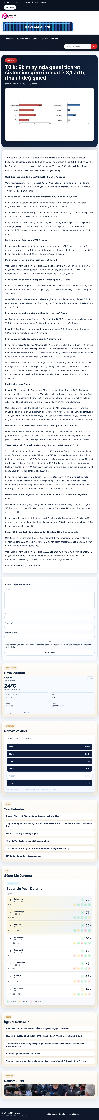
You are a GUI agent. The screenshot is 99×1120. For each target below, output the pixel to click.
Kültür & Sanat (23, 39)
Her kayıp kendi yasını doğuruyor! (22, 833)
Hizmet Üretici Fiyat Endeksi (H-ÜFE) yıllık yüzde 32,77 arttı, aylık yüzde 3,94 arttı (44, 1036)
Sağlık (45, 39)
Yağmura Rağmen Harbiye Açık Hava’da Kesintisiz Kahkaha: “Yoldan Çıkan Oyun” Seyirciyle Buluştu (49, 824)
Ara (94, 46)
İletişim (35, 2)
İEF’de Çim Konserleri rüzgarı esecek (23, 856)
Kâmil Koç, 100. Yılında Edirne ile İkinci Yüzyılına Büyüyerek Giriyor (37, 1028)
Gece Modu (10, 7)
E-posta (8, 623)
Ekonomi (54, 39)
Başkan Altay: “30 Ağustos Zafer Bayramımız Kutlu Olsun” (33, 816)
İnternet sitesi (10, 632)
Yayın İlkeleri (44, 2)
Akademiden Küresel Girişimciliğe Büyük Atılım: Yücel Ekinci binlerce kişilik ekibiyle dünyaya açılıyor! (45, 1044)
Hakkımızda (26, 2)
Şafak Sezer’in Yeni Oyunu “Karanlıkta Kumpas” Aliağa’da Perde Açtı (38, 848)
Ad (6, 613)
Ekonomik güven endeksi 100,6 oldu (23, 1053)
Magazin (10, 39)
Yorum (8, 589)
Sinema (36, 39)
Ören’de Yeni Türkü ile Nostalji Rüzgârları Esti (27, 841)
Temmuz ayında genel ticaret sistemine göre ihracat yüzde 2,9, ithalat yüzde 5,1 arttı (46, 1061)
